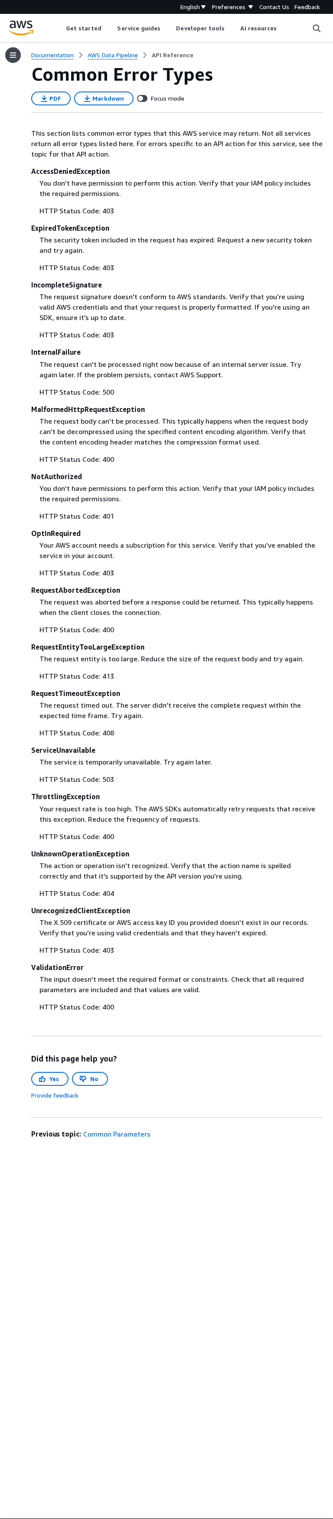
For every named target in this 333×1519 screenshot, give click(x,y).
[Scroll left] (59, 28)
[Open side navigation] (13, 55)
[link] (172, 55)
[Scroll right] (283, 28)
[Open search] (316, 28)
